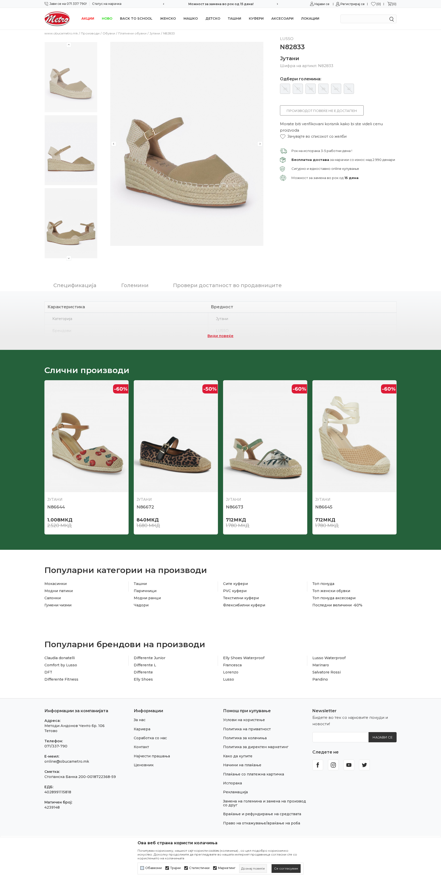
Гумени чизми (57, 605)
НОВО (107, 18)
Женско (168, 18)
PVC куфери (235, 591)
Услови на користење (244, 720)
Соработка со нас (150, 738)
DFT (48, 672)
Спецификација (74, 285)
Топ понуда (323, 583)
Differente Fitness (61, 679)
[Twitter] (364, 765)
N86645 (323, 506)
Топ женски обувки (331, 591)
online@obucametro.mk (66, 761)
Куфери (256, 18)
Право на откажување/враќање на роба (261, 823)
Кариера (142, 729)
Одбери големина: (300, 79)
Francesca (232, 665)
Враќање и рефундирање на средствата (262, 814)
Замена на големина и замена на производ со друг (264, 803)
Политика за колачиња (245, 738)
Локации (310, 18)
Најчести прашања (152, 756)
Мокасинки (55, 583)
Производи (90, 33)
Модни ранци (147, 598)
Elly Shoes (143, 679)
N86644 (56, 506)
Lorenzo (230, 672)
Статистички (199, 868)
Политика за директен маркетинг (255, 747)
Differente (143, 672)
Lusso (228, 679)
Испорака (232, 783)
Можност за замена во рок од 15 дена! (220, 4)
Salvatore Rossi (326, 672)
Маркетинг (227, 868)
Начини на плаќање (242, 765)
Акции (87, 18)
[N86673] (265, 436)
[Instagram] (333, 765)
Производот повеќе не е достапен (322, 111)
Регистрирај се (352, 4)
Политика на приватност (247, 729)
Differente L (145, 665)
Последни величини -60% (337, 605)
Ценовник (144, 765)
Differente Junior (149, 658)
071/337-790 (55, 746)
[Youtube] (349, 765)
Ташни (234, 18)
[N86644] (86, 436)
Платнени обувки (132, 33)
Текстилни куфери (241, 598)
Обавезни (153, 868)
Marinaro (320, 665)
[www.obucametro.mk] (57, 19)
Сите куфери (235, 583)
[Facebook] (318, 765)
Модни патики (58, 591)
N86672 (145, 506)
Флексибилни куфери (244, 605)
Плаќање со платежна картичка (253, 774)
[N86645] (354, 436)
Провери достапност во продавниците (227, 285)
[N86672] (176, 436)
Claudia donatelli (59, 658)
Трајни (175, 868)
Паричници (145, 591)
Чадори (141, 605)
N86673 (234, 506)
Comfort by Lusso (60, 665)
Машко (190, 18)
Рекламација (235, 792)
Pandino (320, 679)
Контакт (141, 747)
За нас (139, 720)
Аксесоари (282, 18)
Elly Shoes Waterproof (243, 658)
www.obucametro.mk (61, 33)
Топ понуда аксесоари (334, 598)
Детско (212, 18)
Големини (135, 285)
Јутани (155, 33)
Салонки (52, 598)
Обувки (109, 33)
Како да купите (237, 756)
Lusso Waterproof (329, 658)
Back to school (136, 18)
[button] (313, 136)
